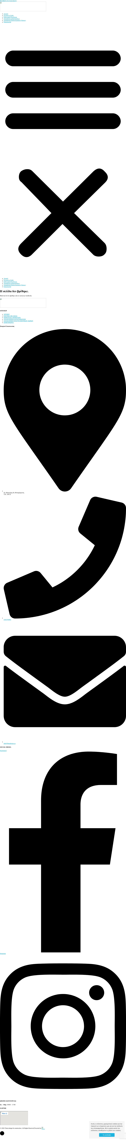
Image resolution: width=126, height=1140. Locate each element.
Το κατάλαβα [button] (107, 1135)
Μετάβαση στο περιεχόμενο (8, 1)
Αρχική (6, 14)
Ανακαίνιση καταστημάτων (12, 19)
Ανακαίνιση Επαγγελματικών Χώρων (15, 20)
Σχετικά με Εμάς (8, 15)
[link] (43, 1128)
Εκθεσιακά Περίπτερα (10, 17)
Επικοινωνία (7, 22)
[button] (121, 1130)
